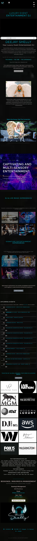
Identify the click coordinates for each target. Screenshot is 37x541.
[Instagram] (34, 7)
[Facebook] (34, 3)
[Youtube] (34, 5)
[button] (9, 2)
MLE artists (25, 304)
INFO (6, 309)
